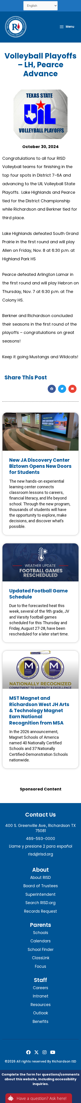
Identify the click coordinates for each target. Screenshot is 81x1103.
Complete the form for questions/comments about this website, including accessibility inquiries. (40, 1079)
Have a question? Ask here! (41, 1098)
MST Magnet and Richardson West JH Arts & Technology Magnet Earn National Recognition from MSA (39, 710)
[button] (52, 389)
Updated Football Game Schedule (38, 594)
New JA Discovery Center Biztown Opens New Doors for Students (40, 466)
